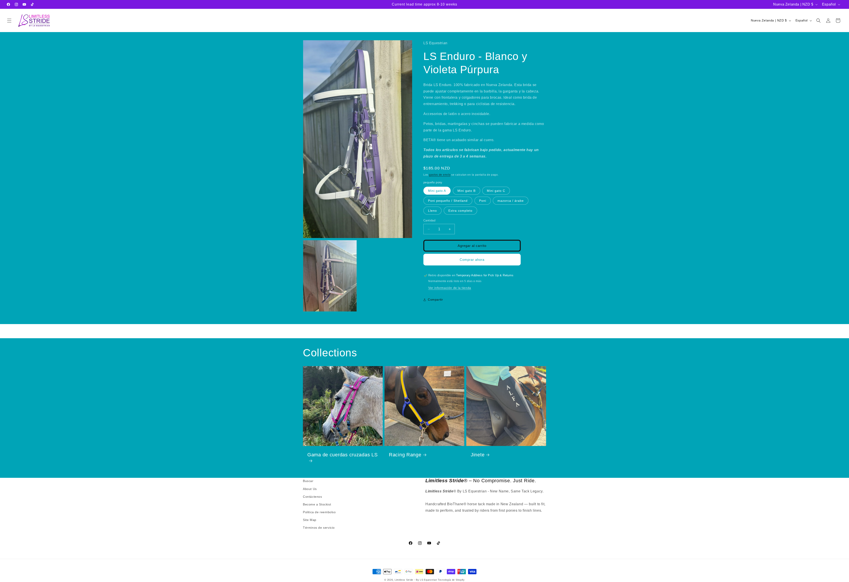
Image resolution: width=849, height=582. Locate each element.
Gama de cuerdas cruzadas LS (342, 454)
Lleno (432, 210)
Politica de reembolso (319, 512)
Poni (482, 200)
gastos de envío (440, 174)
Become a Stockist (317, 504)
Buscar (308, 481)
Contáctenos (312, 496)
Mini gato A (437, 190)
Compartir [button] (435, 299)
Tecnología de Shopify (451, 579)
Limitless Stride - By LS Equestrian (416, 579)
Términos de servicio (319, 527)
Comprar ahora (472, 259)
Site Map (309, 520)
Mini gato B (466, 190)
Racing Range (405, 454)
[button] (9, 20)
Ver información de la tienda (449, 288)
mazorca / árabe (510, 200)
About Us (310, 489)
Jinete (477, 454)
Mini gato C (496, 190)
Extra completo (460, 210)
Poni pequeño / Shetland (448, 200)
